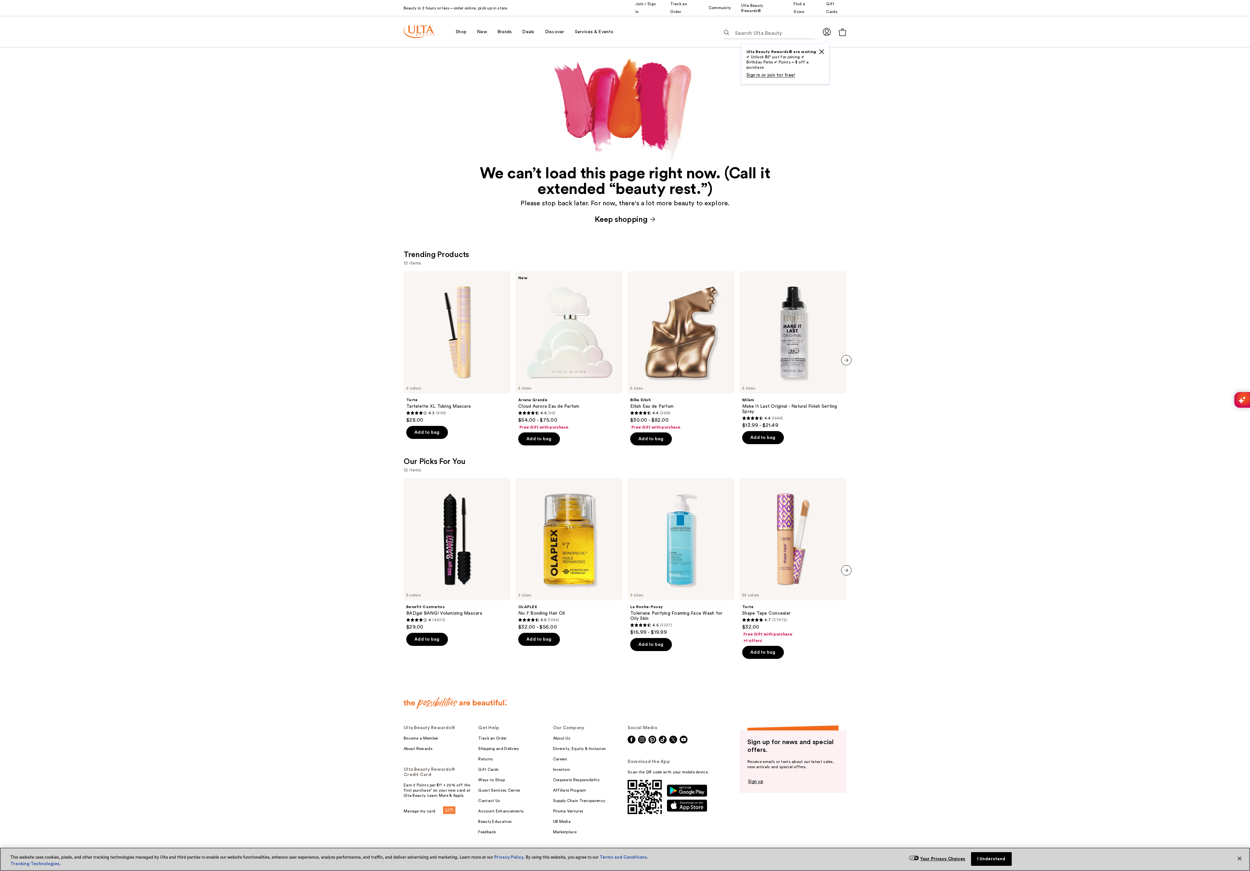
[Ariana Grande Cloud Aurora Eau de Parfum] (569, 350)
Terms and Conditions (623, 857)
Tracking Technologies (35, 864)
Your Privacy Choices (942, 859)
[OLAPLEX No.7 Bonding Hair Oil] (569, 554)
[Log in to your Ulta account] (827, 32)
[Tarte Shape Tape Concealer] (793, 560)
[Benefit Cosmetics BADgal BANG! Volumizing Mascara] (457, 554)
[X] (821, 51)
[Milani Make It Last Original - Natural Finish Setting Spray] (793, 350)
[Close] (1239, 858)
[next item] (846, 360)
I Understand (991, 859)
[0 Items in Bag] (842, 32)
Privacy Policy (508, 857)
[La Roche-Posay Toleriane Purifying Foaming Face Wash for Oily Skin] (681, 556)
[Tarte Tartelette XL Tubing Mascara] (457, 347)
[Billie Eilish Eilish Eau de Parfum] (681, 350)
